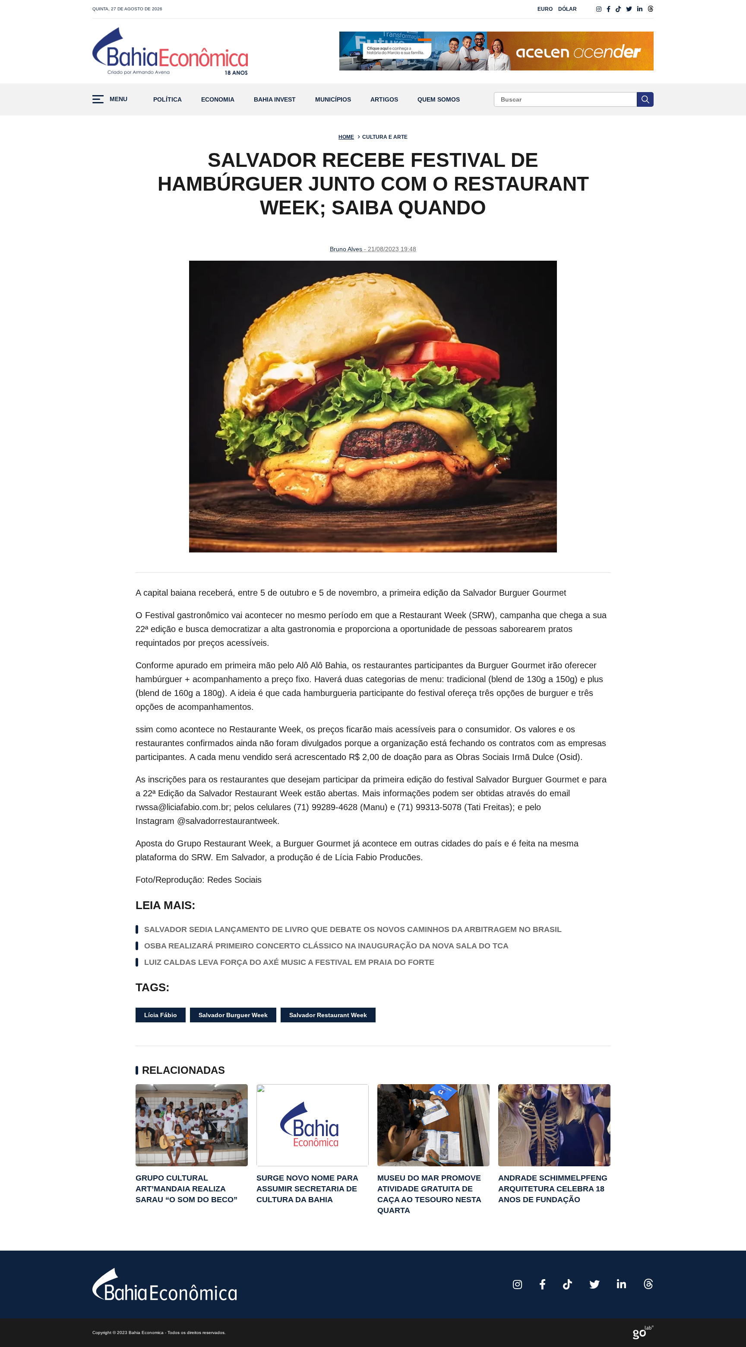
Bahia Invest (275, 99)
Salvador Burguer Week (233, 1015)
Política (167, 99)
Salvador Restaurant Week (328, 1015)
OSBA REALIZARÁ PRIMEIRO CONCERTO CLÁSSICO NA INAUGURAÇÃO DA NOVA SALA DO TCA (326, 946)
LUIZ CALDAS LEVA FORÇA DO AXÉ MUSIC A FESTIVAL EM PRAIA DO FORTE (289, 962)
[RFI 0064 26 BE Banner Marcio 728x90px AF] (496, 51)
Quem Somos (438, 99)
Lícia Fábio (160, 1015)
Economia (217, 99)
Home (346, 137)
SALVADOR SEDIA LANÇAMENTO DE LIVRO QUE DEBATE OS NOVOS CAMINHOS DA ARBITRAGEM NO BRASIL (353, 929)
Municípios (333, 99)
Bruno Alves (346, 249)
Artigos (384, 99)
